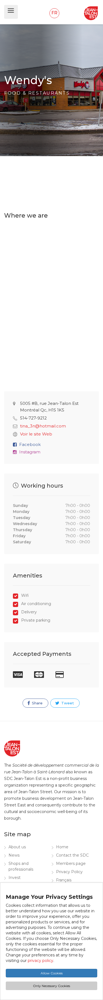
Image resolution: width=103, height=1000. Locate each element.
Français (63, 880)
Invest (15, 877)
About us (17, 846)
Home (62, 846)
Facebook (30, 444)
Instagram (29, 451)
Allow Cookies (52, 973)
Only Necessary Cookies (51, 986)
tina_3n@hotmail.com (43, 426)
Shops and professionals (21, 866)
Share (37, 703)
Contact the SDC (72, 855)
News (14, 855)
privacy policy (40, 960)
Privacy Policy (69, 871)
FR (54, 12)
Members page (71, 863)
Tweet (67, 703)
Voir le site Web (36, 434)
